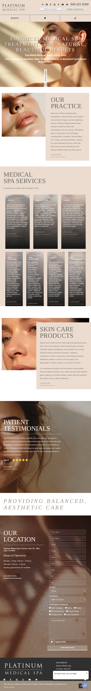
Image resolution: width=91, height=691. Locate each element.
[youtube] (63, 5)
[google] (54, 5)
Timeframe (53, 596)
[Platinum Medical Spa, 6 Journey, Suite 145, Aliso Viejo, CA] (13, 7)
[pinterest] (47, 5)
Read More (8, 467)
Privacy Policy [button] (9, 687)
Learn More (56, 155)
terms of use (71, 642)
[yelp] (58, 5)
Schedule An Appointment (75, 9)
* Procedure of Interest (58, 605)
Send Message (67, 648)
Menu (16, 18)
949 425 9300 (79, 4)
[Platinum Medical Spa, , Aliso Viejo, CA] (24, 669)
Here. (50, 61)
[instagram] (42, 5)
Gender (52, 587)
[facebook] (50, 5)
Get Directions (10, 576)
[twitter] (67, 5)
